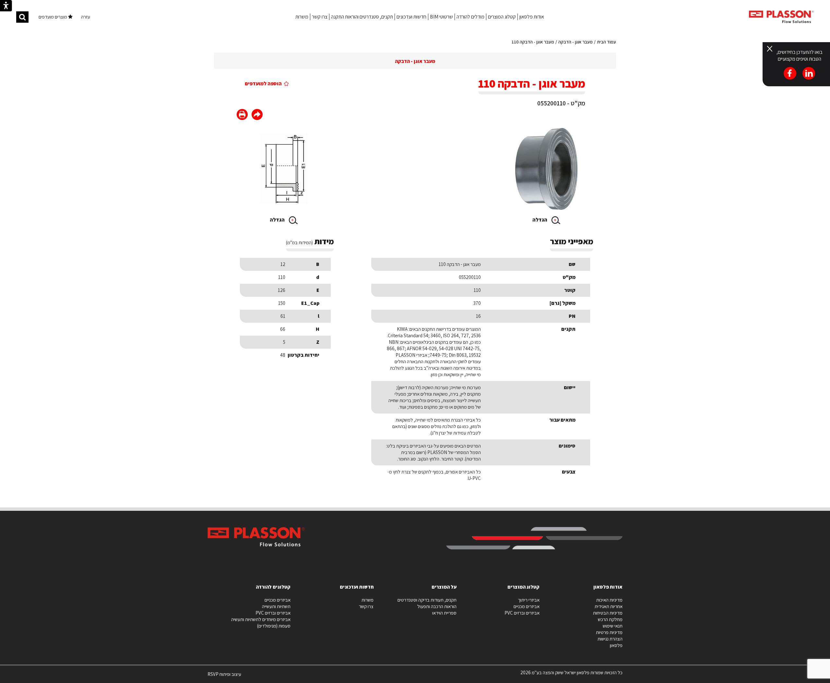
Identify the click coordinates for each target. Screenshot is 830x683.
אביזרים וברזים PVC (522, 613)
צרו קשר (319, 16)
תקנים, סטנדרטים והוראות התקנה (362, 16)
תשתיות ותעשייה (276, 606)
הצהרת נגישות (610, 639)
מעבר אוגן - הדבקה (575, 42)
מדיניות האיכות (609, 600)
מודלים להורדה (470, 16)
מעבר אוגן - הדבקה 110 (533, 42)
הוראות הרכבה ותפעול (436, 606)
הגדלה (540, 219)
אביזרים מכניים (527, 606)
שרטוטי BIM (441, 16)
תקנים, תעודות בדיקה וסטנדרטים (426, 600)
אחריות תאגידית (608, 606)
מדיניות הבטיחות (607, 613)
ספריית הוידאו (444, 613)
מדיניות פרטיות (609, 632)
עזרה (85, 17)
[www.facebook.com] (257, 115)
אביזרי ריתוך (529, 600)
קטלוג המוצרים (502, 16)
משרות (301, 16)
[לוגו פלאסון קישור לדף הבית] (781, 16)
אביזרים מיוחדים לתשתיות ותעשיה (260, 619)
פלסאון (616, 645)
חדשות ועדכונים (411, 16)
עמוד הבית (606, 42)
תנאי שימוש (612, 626)
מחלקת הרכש (610, 619)
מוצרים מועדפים (53, 17)
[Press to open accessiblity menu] (6, 6)
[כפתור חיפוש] (22, 17)
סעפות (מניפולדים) (273, 626)
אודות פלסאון (531, 16)
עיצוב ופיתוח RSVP (224, 677)
